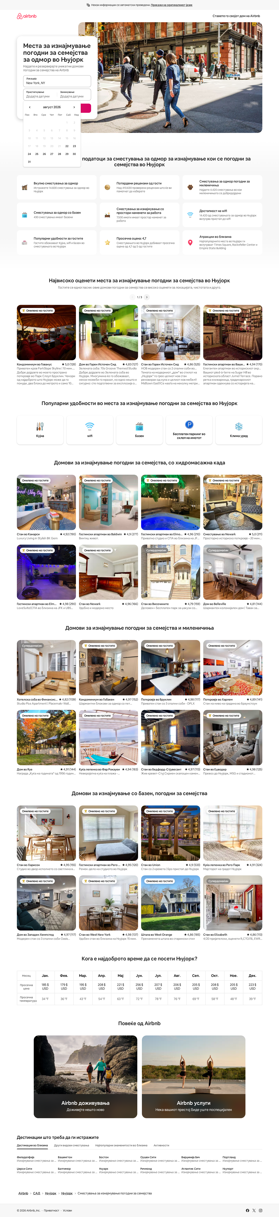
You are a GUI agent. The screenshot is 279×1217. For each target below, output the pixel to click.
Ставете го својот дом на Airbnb (236, 16)
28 (59, 154)
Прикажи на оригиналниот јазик (172, 5)
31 (29, 162)
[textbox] (40, 96)
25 (36, 154)
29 (66, 154)
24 (29, 154)
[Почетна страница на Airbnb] (26, 16)
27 (51, 154)
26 (44, 154)
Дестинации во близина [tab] (32, 1145)
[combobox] (57, 83)
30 (74, 154)
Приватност (51, 1210)
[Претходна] (132, 297)
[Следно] (147, 297)
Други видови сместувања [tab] (71, 1145)
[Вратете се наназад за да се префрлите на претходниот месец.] (30, 107)
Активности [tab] (161, 1145)
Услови (67, 1210)
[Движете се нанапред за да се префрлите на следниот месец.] (74, 107)
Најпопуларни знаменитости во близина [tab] (121, 1145)
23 (74, 146)
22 (66, 146)
